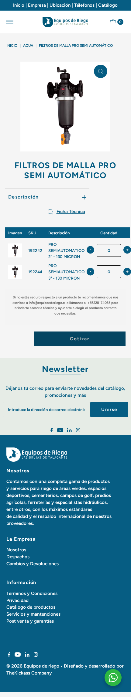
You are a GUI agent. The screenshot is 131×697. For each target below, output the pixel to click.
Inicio (18, 5)
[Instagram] (78, 430)
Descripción (23, 197)
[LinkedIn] (69, 430)
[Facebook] (51, 430)
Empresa (37, 5)
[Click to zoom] (100, 71)
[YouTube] (60, 430)
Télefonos (84, 5)
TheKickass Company (29, 673)
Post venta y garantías (30, 621)
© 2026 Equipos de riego (32, 666)
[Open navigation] (10, 21)
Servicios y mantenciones (33, 614)
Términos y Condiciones (31, 593)
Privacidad (17, 600)
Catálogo (108, 5)
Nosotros (16, 549)
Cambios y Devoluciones (32, 563)
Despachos (17, 556)
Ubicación (60, 5)
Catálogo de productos (30, 607)
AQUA (28, 45)
